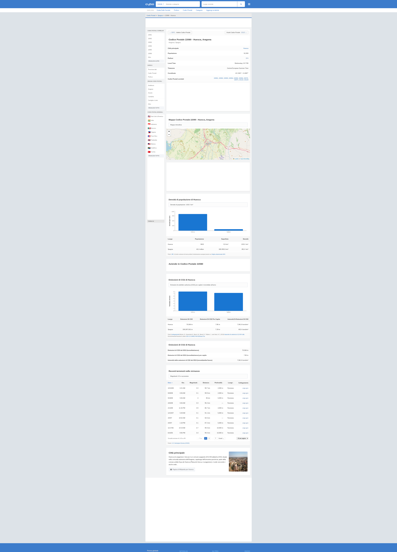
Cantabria (151, 96)
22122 (241, 80)
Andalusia (151, 85)
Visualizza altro (153, 61)
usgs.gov (245, 388)
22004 (150, 46)
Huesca (245, 48)
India (151, 120)
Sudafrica (152, 148)
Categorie (199, 10)
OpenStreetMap (245, 159)
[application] (208, 222)
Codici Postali (187, 10)
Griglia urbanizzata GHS (218, 254)
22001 (150, 35)
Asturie (150, 93)
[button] (169, 131)
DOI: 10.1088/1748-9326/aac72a (195, 336)
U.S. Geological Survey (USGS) (180, 443)
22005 (150, 50)
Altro (149, 57)
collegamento (175, 334)
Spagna (160, 15)
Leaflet (236, 159)
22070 (246, 78)
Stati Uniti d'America (155, 116)
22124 (246, 80)
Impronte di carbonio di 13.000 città (234, 334)
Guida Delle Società (163, 10)
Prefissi (176, 10)
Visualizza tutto (153, 107)
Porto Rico (152, 136)
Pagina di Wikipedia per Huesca (183, 469)
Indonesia (152, 124)
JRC (172, 254)
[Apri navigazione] (249, 4)
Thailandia (152, 140)
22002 (150, 38)
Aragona (150, 89)
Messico (152, 128)
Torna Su (151, 221)
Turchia (151, 152)
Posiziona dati (152, 69)
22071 (236, 80)
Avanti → (221, 438)
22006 (150, 53)
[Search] (241, 4)
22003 (150, 42)
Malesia (151, 144)
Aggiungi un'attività (212, 10)
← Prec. (200, 438)
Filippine (152, 132)
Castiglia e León (153, 100)
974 (247, 58)
